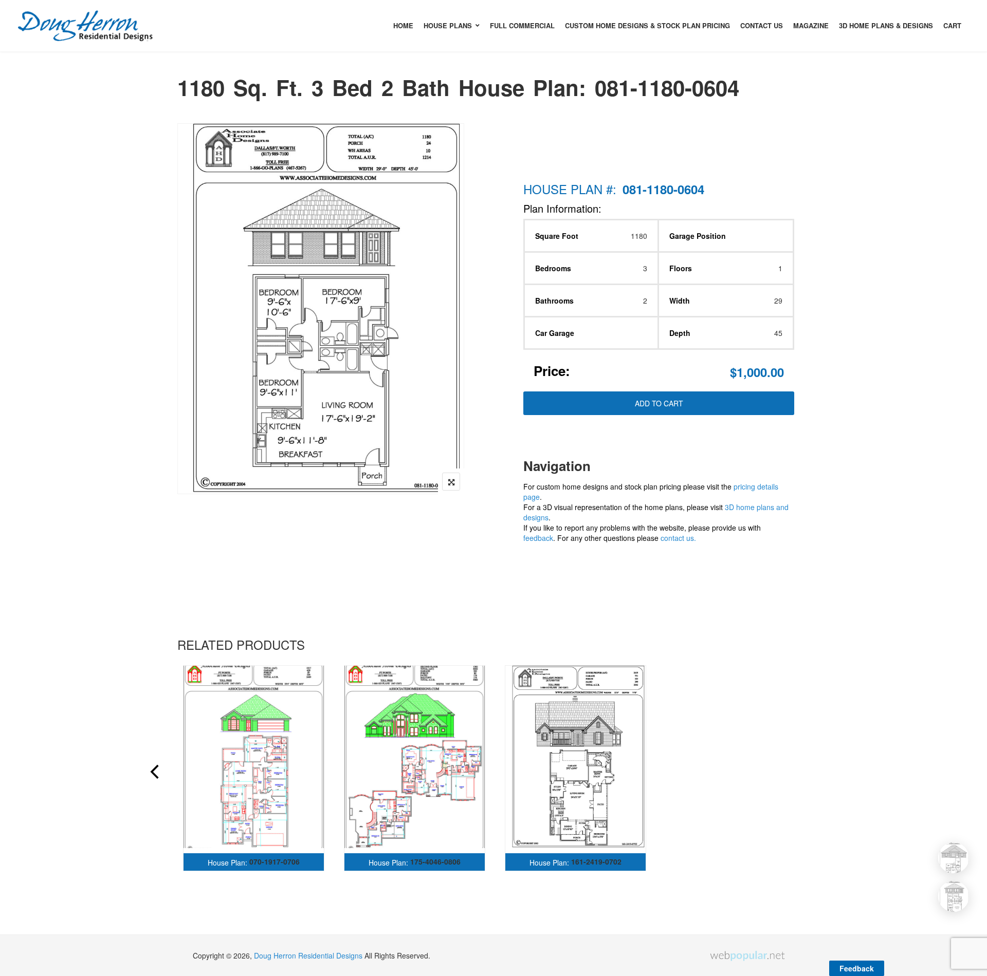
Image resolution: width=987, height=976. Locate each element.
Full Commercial (522, 25)
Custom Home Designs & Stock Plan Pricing (647, 25)
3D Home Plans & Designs (886, 25)
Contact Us (761, 25)
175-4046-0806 (435, 861)
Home (403, 25)
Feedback (856, 968)
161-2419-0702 (596, 861)
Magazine (811, 25)
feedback (538, 538)
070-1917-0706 (274, 861)
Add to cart (659, 403)
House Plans (448, 25)
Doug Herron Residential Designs (308, 955)
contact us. (678, 538)
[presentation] (154, 773)
